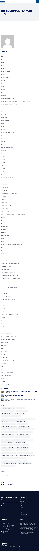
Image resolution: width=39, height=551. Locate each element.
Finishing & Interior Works (6, 163)
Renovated (3, 327)
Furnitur (3, 169)
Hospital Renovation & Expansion (7, 210)
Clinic (2, 92)
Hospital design (4, 202)
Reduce (2, 326)
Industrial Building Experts (7, 437)
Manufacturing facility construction (9, 455)
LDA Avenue (28, 527)
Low (2, 256)
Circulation (3, 90)
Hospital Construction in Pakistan (8, 201)
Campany (2, 87)
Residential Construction (6, 333)
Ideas (2, 223)
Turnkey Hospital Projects (6, 375)
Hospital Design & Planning (6, 205)
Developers (3, 135)
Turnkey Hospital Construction (25, 463)
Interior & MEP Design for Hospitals (8, 233)
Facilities (3, 156)
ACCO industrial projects (7, 413)
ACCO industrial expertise (22, 410)
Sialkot (2, 344)
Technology (3, 363)
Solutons (3, 350)
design (2, 131)
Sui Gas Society (29, 532)
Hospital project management (8, 434)
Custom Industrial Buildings (7, 421)
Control (3, 123)
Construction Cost (23, 514)
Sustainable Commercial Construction (8, 360)
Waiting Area (3, 381)
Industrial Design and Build (7, 442)
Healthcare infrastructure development (25, 429)
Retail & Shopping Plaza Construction (8, 336)
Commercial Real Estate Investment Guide (9, 108)
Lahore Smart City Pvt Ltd (27, 528)
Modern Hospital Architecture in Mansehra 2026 (10, 278)
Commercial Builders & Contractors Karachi (10, 96)
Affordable (3, 62)
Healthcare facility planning (8, 429)
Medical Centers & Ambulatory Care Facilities (10, 263)
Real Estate (3, 324)
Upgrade (2, 378)
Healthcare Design (4, 184)
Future (2, 171)
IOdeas (2, 238)
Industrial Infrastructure (22, 450)
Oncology (3, 290)
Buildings (3, 84)
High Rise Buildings (4, 190)
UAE (29, 534)
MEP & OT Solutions (5, 269)
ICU (1, 220)
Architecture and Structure (6, 71)
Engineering (3, 150)
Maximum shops (4, 260)
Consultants (3, 122)
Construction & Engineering (6, 119)
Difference (3, 141)
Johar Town (32, 529)
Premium (2, 311)
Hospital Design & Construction (7, 204)
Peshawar (3, 302)
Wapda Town (27, 522)
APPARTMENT (18, 416)
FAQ (21, 509)
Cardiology (3, 89)
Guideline (3, 178)
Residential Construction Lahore (7, 335)
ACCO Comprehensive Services (8, 408)
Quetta (2, 318)
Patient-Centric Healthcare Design (8, 299)
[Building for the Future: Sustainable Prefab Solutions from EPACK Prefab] (2, 399)
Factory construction (20, 421)
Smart (2, 348)
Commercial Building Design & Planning (8, 98)
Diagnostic (3, 138)
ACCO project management (7, 416)
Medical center (4, 262)
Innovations (3, 232)
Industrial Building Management (22, 437)
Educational (3, 144)
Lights (2, 254)
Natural (2, 283)
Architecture (3, 68)
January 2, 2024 (8, 400)
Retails (2, 338)
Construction (4, 117)
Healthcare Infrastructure (6, 189)
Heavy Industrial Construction (26, 431)
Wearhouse (3, 382)
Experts (2, 153)
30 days (2, 59)
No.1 (2, 284)
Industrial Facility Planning (7, 447)
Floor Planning (4, 166)
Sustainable (3, 359)
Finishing (3, 162)
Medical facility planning (7, 460)
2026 (2, 58)
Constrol (3, 116)
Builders (2, 83)
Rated (2, 320)
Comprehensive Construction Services (26, 418)
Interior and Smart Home (6, 235)
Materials (3, 259)
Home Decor (3, 196)
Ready (2, 323)
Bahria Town (22, 522)
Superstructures (4, 357)
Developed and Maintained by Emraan (24, 546)
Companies (3, 110)
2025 (2, 56)
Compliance (3, 114)
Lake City (25, 523)
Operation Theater (5, 293)
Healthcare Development (6, 186)
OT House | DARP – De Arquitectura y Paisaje (14, 395)
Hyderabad (3, 217)
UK (30, 534)
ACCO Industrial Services (20, 413)
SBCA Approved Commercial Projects (8, 339)
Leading (2, 253)
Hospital (3, 199)
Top (2, 366)
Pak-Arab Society (30, 525)
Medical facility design (20, 458)
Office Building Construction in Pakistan (9, 287)
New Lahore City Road (31, 524)
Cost (2, 125)
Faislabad (3, 159)
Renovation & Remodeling (6, 330)
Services (2, 341)
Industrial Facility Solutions (8, 450)
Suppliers (21, 507)
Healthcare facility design (24, 426)
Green (2, 174)
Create (2, 126)
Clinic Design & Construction (7, 93)
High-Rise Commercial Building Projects (9, 193)
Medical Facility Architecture (7, 265)
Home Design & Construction (6, 198)
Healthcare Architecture (6, 181)
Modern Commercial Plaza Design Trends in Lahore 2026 (12, 277)
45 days (2, 61)
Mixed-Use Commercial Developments (8, 272)
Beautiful (3, 74)
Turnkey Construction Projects (7, 372)
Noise (2, 286)
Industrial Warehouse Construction (25, 452)
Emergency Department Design (7, 147)
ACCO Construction (20, 408)
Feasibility (3, 160)
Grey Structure (4, 175)
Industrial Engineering (20, 442)
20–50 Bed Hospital (5, 55)
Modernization (4, 280)
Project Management (5, 315)
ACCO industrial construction (8, 410)
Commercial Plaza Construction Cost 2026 (9, 104)
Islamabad (3, 239)
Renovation (3, 329)
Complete (3, 111)
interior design (4, 236)
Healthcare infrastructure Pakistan (9, 431)
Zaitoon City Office (23, 524)
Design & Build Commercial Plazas (7, 132)
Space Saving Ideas (4, 351)
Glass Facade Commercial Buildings (8, 172)
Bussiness (3, 86)
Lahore (2, 247)
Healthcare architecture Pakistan (9, 426)
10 (1, 53)
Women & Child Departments (6, 384)
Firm (2, 165)
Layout (2, 250)
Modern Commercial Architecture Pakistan (9, 275)
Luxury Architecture (5, 257)
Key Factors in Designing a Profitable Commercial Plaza (12, 244)
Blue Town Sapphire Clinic (27, 531)
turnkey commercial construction (9, 463)
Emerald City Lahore (26, 529)
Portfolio (21, 510)
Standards (3, 354)
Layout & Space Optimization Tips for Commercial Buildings (12, 251)
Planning (3, 308)
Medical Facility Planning (6, 266)
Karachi (2, 241)
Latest (2, 248)
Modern (2, 274)
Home (2, 195)
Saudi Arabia (34, 534)
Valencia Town (28, 533)
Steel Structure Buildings (20, 460)
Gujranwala (3, 180)
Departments (3, 129)
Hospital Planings (4, 208)
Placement (3, 305)
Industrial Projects (5, 226)
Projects (3, 317)
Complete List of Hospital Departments (9, 113)
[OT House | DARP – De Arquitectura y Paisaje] (2, 396)
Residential (3, 332)
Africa (2, 65)
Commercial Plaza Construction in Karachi (9, 105)
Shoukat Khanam (4, 342)
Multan (2, 281)
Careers (21, 505)
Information (3, 229)
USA (30, 536)
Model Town (33, 527)
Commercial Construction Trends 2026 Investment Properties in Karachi (15, 101)
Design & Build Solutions (6, 134)
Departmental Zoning (5, 128)
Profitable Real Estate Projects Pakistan (9, 314)
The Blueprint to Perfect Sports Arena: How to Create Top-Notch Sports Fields (21, 391)
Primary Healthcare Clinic (6, 312)
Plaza (2, 309)
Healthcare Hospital (5, 187)
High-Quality (3, 192)
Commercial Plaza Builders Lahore (9, 418)
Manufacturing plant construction (27, 455)
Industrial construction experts (8, 439)
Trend (2, 369)
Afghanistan (3, 64)
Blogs (21, 512)
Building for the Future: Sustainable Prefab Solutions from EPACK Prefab (20, 399)
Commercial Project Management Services (9, 107)
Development (3, 137)
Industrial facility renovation (22, 447)
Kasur (2, 242)
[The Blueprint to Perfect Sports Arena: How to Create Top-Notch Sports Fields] (2, 392)
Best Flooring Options (5, 77)
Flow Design (3, 168)
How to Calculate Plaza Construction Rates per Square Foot (13, 214)
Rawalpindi (3, 321)
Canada (21, 536)
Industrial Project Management (8, 452)
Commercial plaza (4, 102)
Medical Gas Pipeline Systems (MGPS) (8, 268)
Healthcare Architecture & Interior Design (9, 183)
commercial (3, 95)
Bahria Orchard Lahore (31, 523)
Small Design (3, 345)
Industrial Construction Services (25, 439)
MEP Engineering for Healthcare (7, 271)
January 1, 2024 (8, 392)
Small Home (3, 347)
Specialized (3, 353)
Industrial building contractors (23, 434)
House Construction (5, 211)
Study (2, 356)
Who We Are (22, 501)
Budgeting (3, 80)
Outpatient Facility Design (6, 296)
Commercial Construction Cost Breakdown (9, 99)
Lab (2, 245)
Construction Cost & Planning (7, 120)
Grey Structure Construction (7, 177)
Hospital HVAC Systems (5, 207)
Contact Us (22, 503)
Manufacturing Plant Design (7, 458)
